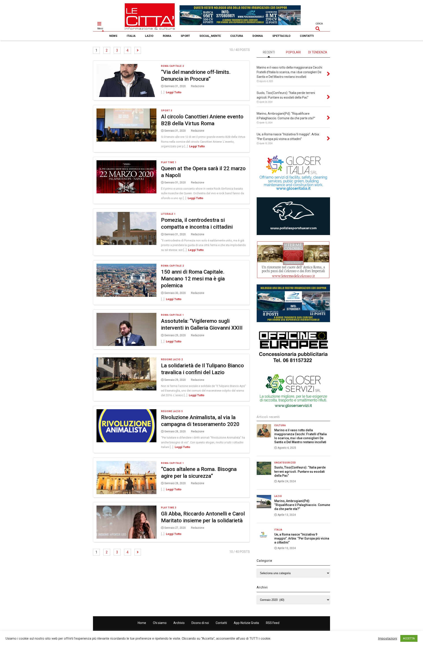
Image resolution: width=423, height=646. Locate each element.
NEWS (113, 35)
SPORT (185, 35)
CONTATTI (307, 35)
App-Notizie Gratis (246, 623)
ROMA (167, 35)
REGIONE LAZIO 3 (172, 411)
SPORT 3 (166, 110)
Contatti (221, 623)
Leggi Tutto (173, 92)
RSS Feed (272, 623)
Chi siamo (160, 623)
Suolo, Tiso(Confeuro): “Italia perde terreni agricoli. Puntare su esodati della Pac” (300, 471)
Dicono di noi (200, 623)
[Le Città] (149, 28)
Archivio (179, 623)
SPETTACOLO (281, 35)
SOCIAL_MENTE (210, 35)
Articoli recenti (268, 417)
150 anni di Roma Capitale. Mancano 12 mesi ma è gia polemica (193, 279)
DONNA (257, 35)
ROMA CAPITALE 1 (172, 315)
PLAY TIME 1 (168, 162)
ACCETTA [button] (409, 638)
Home (142, 623)
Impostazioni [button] (387, 638)
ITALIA (131, 35)
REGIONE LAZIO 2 (172, 359)
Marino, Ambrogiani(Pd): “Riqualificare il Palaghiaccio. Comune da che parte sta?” (302, 505)
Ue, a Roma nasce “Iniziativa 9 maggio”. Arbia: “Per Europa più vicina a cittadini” (301, 538)
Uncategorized (285, 462)
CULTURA (236, 35)
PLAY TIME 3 (168, 507)
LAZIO (149, 35)
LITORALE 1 (168, 214)
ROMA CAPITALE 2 (172, 66)
